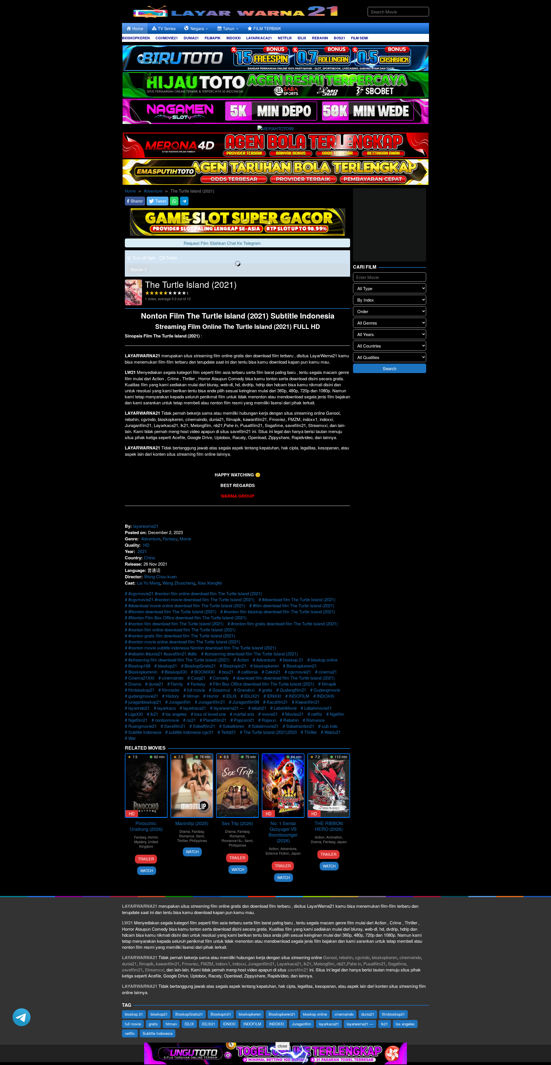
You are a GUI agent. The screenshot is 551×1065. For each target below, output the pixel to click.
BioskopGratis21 (200, 666)
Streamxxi (154, 970)
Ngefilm (337, 714)
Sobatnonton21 (300, 726)
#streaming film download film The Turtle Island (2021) (179, 660)
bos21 (228, 672)
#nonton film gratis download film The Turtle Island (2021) (284, 623)
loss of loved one (210, 714)
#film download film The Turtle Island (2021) (293, 605)
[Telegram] (184, 201)
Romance (315, 720)
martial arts (243, 714)
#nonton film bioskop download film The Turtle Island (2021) (279, 611)
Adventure (150, 539)
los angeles (176, 714)
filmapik (329, 684)
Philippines (198, 840)
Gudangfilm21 (293, 690)
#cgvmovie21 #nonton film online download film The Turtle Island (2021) (195, 593)
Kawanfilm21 (307, 702)
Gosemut (221, 690)
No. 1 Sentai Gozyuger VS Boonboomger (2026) (283, 832)
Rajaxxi (269, 720)
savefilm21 (132, 970)
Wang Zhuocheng (178, 583)
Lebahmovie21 (318, 708)
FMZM (207, 964)
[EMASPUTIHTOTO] (275, 171)
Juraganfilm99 (245, 702)
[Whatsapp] (174, 201)
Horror (213, 696)
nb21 (341, 964)
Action (243, 660)
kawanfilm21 (168, 964)
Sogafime (397, 964)
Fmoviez (190, 964)
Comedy (221, 678)
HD (146, 545)
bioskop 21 (293, 660)
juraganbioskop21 (144, 702)
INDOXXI (325, 696)
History (172, 696)
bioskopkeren (266, 666)
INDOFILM (299, 696)
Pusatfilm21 (374, 964)
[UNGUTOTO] (275, 1053)
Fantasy (170, 539)
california (249, 672)
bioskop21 (167, 666)
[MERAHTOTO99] (275, 128)
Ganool (330, 957)
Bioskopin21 (234, 666)
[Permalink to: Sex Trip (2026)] (237, 785)
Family (177, 684)
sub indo (329, 726)
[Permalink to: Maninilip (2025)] (192, 785)
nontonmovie (167, 720)
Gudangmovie (327, 690)
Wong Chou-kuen (160, 576)
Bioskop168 (139, 666)
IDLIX (231, 696)
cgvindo (362, 957)
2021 (142, 551)
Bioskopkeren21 (301, 666)
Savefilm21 (174, 726)
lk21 (154, 714)
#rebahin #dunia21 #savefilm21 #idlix (162, 654)
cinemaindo (172, 678)
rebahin (346, 957)
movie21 (270, 714)
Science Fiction (277, 853)
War (132, 738)
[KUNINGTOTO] (237, 221)
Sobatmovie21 (265, 726)
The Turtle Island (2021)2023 (270, 732)
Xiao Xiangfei (209, 583)
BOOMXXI (204, 672)
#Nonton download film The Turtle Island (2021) (172, 611)
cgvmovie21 (299, 672)
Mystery (140, 841)
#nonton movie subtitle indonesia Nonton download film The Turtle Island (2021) (202, 648)
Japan (296, 853)
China (149, 557)
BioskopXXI (176, 672)
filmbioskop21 (141, 690)
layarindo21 (139, 708)
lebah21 (259, 708)
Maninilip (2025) (191, 823)
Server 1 (139, 269)
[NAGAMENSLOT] (275, 111)
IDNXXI (274, 696)
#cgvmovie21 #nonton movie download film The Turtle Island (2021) (191, 599)
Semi (200, 835)
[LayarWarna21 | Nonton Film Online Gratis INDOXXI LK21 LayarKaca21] (237, 11)
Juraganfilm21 (211, 702)
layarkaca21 (194, 708)
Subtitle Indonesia (144, 732)
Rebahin (291, 720)
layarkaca (166, 708)
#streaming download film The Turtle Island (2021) (251, 654)
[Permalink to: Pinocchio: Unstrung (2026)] (146, 785)
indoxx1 (223, 964)
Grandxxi (246, 690)
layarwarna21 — (229, 708)
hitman (193, 696)
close (282, 1046)
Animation (334, 837)
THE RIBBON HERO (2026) (329, 826)
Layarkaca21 (289, 964)
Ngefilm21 (138, 720)
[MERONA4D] (275, 144)
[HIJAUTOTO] (275, 84)
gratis (267, 690)
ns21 (191, 720)
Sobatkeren (233, 726)
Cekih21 (273, 672)
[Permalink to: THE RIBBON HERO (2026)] (329, 785)
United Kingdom (148, 844)
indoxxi (239, 964)
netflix (316, 714)
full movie (196, 690)
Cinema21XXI (141, 678)
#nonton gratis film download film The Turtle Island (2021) (181, 636)
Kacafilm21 (277, 702)
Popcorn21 (244, 720)
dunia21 (156, 684)
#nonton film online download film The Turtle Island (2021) (182, 629)
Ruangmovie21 (142, 726)
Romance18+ (232, 840)
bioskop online (324, 660)
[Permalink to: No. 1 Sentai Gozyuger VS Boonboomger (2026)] (283, 785)
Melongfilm (324, 964)
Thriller (310, 732)
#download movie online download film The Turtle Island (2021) (186, 605)
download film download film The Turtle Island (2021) (285, 678)
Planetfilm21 (214, 720)
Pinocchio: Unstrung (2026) (146, 826)
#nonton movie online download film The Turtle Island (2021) (184, 642)
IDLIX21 (251, 696)
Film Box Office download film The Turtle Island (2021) (263, 684)
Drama (134, 684)
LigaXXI (135, 714)
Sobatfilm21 (204, 726)
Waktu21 (332, 732)
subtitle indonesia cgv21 (191, 732)
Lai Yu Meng (148, 583)
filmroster (171, 690)
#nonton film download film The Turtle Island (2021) (176, 623)
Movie (185, 539)
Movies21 (294, 714)
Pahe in (354, 964)
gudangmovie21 (143, 696)
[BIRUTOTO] (275, 57)
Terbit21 (228, 732)
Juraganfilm (180, 702)
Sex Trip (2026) (237, 823)
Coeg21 (198, 678)
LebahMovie (285, 708)
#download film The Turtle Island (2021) (298, 599)
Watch (146, 870)
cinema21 (328, 672)
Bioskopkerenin (142, 672)
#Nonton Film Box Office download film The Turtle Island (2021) (187, 617)
